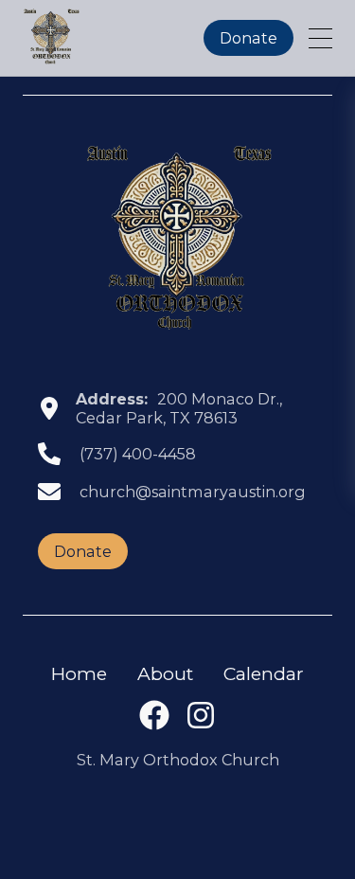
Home (79, 673)
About (165, 673)
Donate (248, 37)
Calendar (263, 673)
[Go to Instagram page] (201, 723)
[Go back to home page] (178, 238)
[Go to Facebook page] (154, 723)
